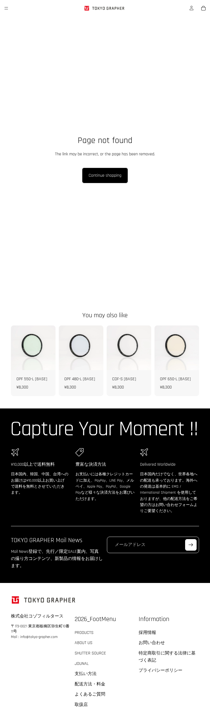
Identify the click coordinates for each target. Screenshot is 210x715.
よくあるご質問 (90, 694)
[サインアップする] (191, 545)
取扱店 (81, 705)
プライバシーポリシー (160, 671)
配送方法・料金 (90, 684)
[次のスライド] (193, 348)
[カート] (203, 8)
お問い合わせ (152, 643)
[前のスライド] (160, 348)
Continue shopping (105, 175)
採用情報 (147, 633)
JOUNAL (82, 664)
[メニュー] (6, 8)
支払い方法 (86, 674)
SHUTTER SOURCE (90, 653)
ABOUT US (83, 643)
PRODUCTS (84, 633)
